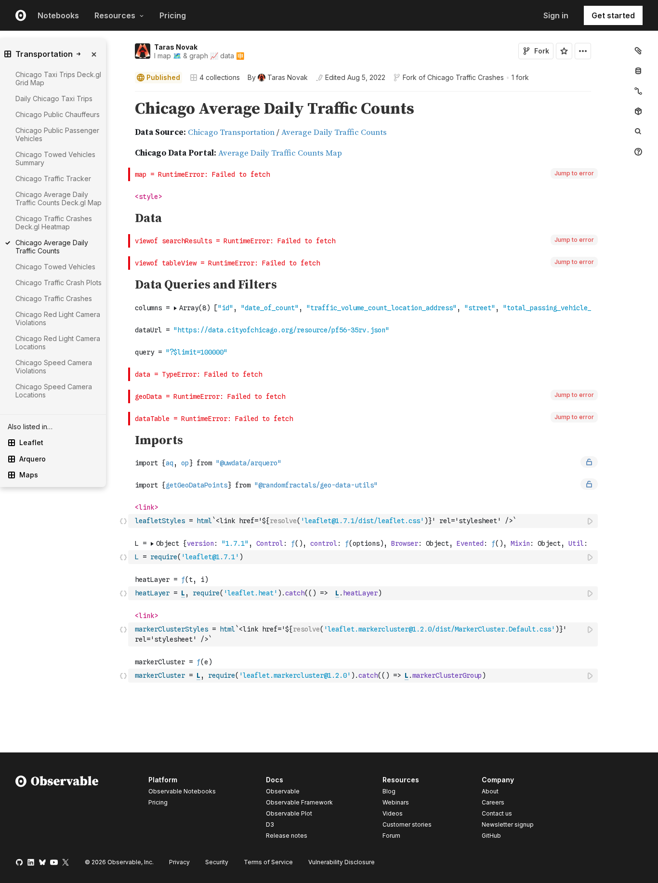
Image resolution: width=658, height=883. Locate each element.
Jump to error (574, 173)
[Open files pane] (638, 50)
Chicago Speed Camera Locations (53, 390)
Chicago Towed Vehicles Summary (55, 158)
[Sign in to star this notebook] (564, 51)
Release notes (286, 835)
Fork (541, 51)
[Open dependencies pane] (638, 111)
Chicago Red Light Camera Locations (57, 342)
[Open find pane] (638, 131)
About (490, 791)
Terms (268, 862)
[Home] (57, 809)
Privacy (179, 862)
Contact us (497, 813)
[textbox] (364, 521)
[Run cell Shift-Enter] (590, 521)
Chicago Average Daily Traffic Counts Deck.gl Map (58, 198)
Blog (388, 791)
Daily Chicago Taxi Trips (53, 98)
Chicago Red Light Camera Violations (57, 318)
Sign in (555, 15)
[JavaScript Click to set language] (123, 521)
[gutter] (81, 514)
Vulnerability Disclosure (341, 862)
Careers (493, 802)
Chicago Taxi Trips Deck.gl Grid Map (58, 78)
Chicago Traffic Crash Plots (58, 282)
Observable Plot (289, 813)
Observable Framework (299, 802)
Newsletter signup (508, 824)
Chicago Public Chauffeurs (57, 114)
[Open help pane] (638, 152)
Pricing (172, 15)
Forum (391, 835)
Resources (114, 15)
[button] (123, 95)
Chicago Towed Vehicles (55, 267)
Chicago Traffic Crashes (465, 77)
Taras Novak (175, 47)
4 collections (219, 77)
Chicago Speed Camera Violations (53, 366)
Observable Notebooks (182, 791)
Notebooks (58, 15)
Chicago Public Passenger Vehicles (57, 134)
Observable (283, 791)
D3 (270, 824)
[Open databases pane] (638, 71)
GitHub (491, 835)
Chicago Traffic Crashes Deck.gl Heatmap (53, 222)
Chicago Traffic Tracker (53, 178)
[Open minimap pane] (638, 91)
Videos (392, 813)
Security (216, 862)
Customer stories (407, 824)
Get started (613, 15)
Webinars (395, 802)
